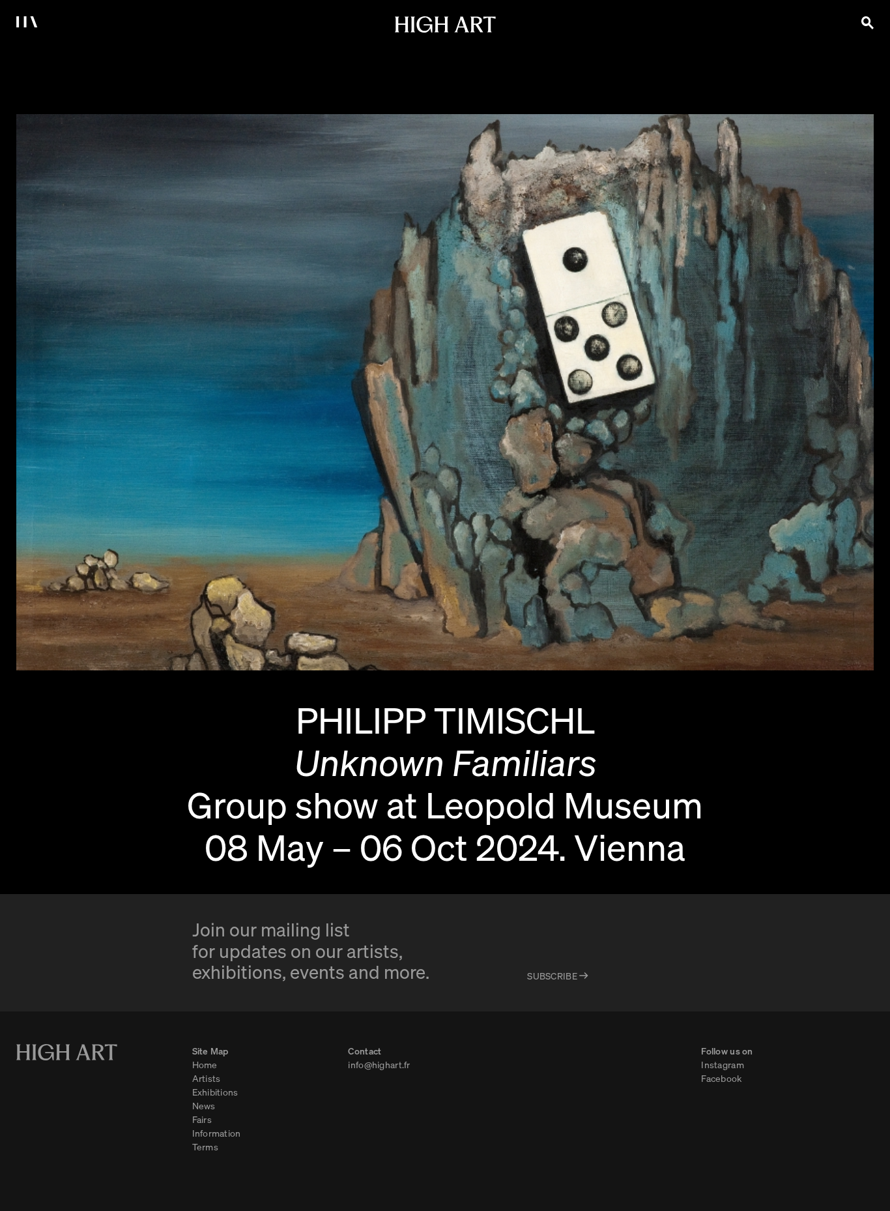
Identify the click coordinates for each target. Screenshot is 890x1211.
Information (216, 1133)
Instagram (722, 1064)
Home (205, 1064)
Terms (205, 1146)
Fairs (202, 1119)
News (204, 1105)
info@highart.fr (379, 1064)
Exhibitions (215, 1092)
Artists (206, 1078)
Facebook (721, 1078)
